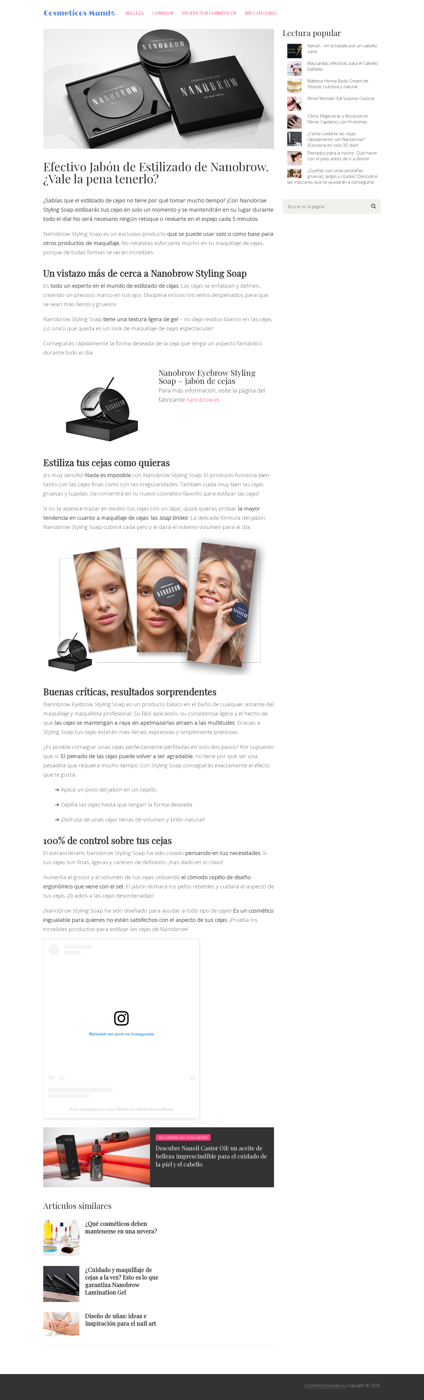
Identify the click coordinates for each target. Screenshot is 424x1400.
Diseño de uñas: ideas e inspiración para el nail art (120, 1319)
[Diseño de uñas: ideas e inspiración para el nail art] (61, 1324)
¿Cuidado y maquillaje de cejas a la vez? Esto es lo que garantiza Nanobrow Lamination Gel (121, 1281)
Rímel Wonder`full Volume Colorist (340, 98)
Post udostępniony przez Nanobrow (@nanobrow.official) (121, 1109)
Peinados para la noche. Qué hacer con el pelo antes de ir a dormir (342, 155)
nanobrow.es (203, 400)
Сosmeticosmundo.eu (325, 1385)
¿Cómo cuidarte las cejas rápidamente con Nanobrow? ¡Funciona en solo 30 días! (336, 139)
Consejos (162, 13)
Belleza (134, 13)
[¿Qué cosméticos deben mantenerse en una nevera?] (61, 1238)
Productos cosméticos (209, 13)
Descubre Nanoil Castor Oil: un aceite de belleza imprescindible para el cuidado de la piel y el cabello (211, 1156)
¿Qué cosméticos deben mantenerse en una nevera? (121, 1227)
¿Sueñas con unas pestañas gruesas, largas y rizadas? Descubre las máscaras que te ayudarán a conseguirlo (332, 176)
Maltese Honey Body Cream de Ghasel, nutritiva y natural (337, 83)
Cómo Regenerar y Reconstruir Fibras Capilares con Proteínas (337, 119)
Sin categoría (260, 13)
